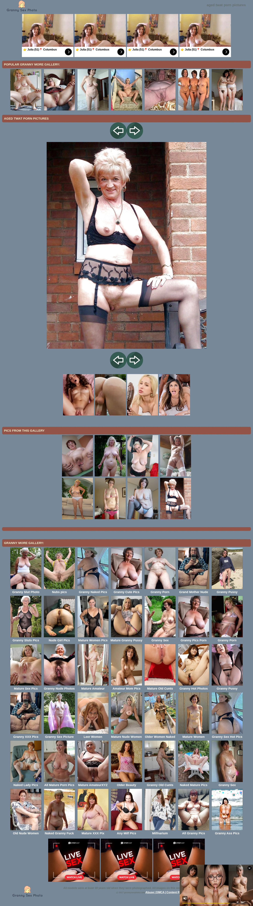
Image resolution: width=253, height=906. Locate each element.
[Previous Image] (118, 138)
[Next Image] (134, 138)
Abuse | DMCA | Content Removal (167, 892)
